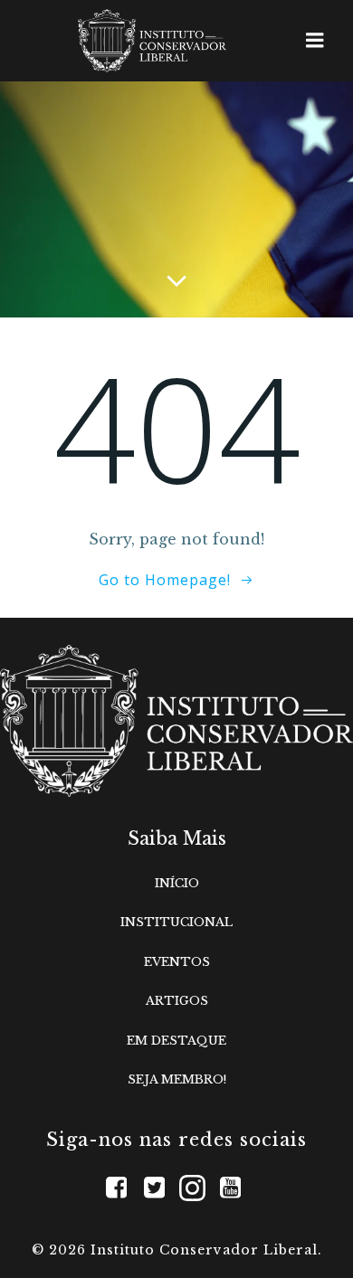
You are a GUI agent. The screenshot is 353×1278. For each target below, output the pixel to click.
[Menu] (315, 40)
